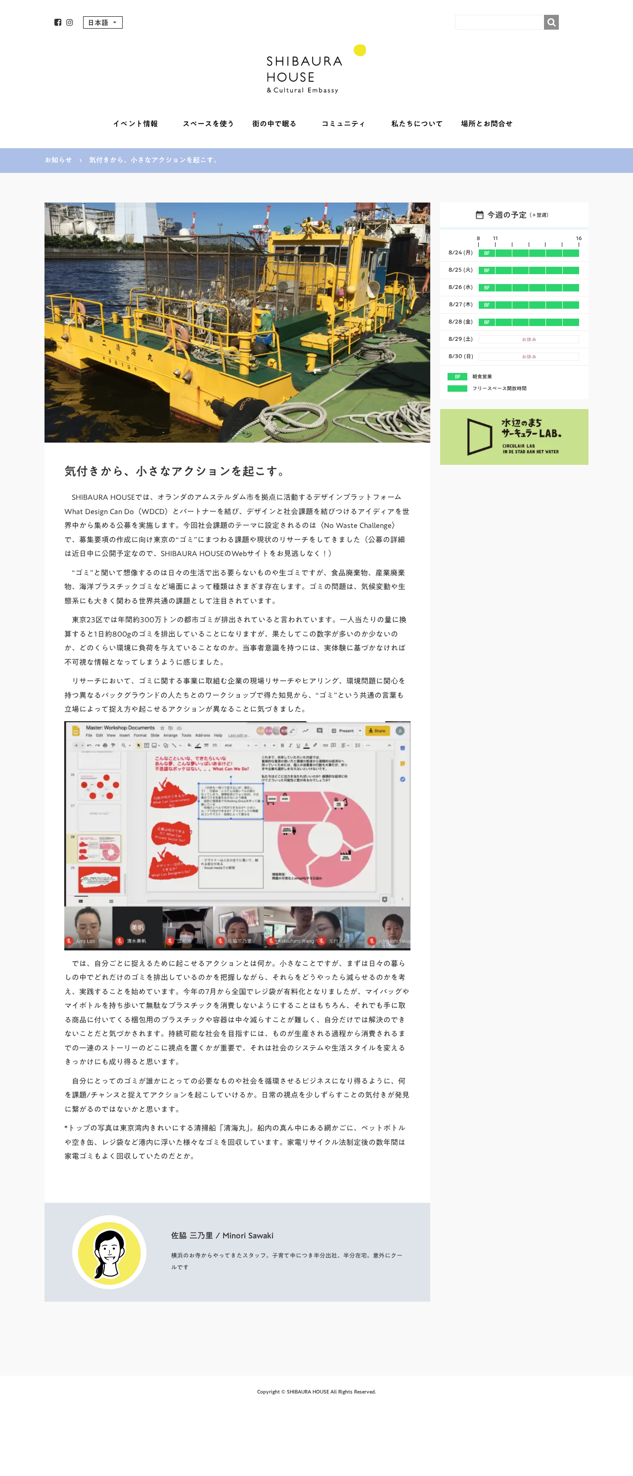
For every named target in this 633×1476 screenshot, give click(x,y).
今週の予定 (507, 215)
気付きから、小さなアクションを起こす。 (155, 160)
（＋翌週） (539, 215)
